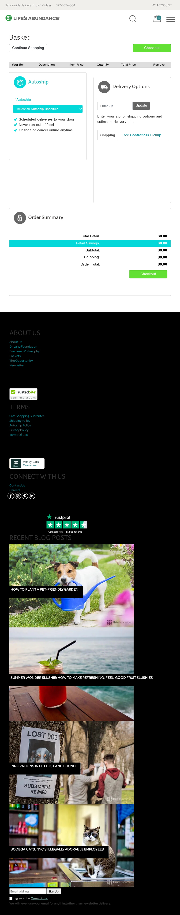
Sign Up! (54, 891)
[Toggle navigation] (169, 18)
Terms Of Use (18, 434)
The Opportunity (21, 360)
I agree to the (31, 898)
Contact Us (17, 485)
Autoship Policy (20, 425)
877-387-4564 (65, 5)
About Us (15, 341)
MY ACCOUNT (162, 5)
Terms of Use (39, 898)
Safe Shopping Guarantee (27, 416)
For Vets (15, 355)
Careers (14, 490)
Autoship (23, 99)
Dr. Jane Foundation (23, 346)
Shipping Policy (19, 420)
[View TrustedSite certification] (23, 393)
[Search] (132, 18)
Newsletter (16, 365)
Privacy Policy (19, 430)
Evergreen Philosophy (24, 351)
